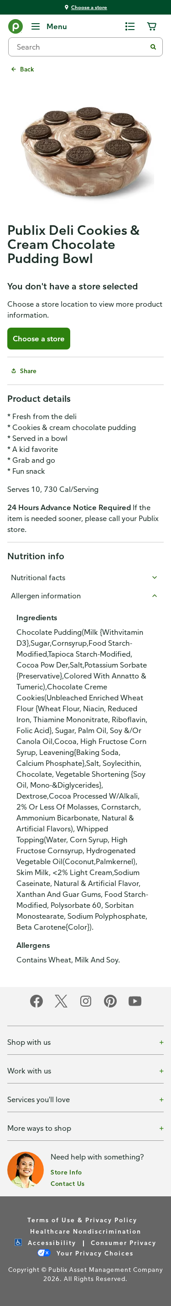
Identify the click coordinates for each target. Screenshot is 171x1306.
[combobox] (81, 47)
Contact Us (68, 1183)
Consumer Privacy (123, 1242)
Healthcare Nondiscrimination (85, 1231)
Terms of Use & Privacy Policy (82, 1220)
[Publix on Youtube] (135, 1006)
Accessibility (51, 1242)
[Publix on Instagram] (85, 1006)
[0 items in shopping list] (130, 26)
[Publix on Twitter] (61, 1006)
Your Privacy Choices (94, 1253)
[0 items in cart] (152, 26)
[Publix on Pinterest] (110, 1006)
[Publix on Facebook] (36, 1006)
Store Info (66, 1172)
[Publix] (15, 28)
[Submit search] (153, 47)
